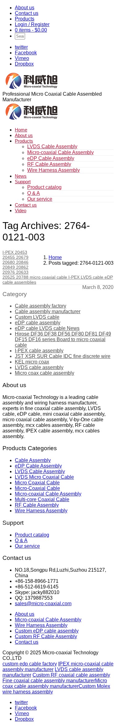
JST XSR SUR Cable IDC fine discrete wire (62, 356)
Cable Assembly (33, 460)
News (21, 176)
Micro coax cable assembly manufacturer (54, 683)
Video (20, 210)
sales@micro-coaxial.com (43, 603)
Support (23, 181)
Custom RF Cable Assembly (46, 636)
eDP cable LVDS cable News (47, 328)
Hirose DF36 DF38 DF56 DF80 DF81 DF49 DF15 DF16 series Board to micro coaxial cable (63, 339)
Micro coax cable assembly (44, 373)
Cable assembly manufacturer (47, 311)
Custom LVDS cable (37, 317)
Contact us (26, 13)
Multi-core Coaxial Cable (42, 499)
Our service (39, 199)
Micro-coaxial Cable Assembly (60, 152)
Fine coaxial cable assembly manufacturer (48, 680)
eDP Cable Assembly (50, 158)
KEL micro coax (32, 361)
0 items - (31, 30)
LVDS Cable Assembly (52, 146)
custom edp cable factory (29, 663)
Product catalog (44, 187)
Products (24, 18)
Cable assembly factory (40, 306)
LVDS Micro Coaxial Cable (44, 477)
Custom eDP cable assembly (47, 630)
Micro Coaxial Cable (37, 482)
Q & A (33, 193)
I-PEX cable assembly (39, 350)
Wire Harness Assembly (53, 170)
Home (21, 129)
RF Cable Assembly (49, 164)
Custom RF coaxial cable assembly (71, 675)
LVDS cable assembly (39, 367)
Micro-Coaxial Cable (37, 488)
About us (24, 7)
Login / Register (32, 24)
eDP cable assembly (37, 322)
